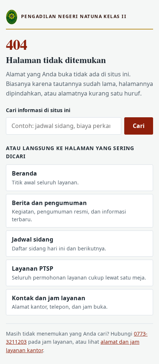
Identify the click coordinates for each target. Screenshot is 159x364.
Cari (139, 126)
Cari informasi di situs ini (38, 110)
